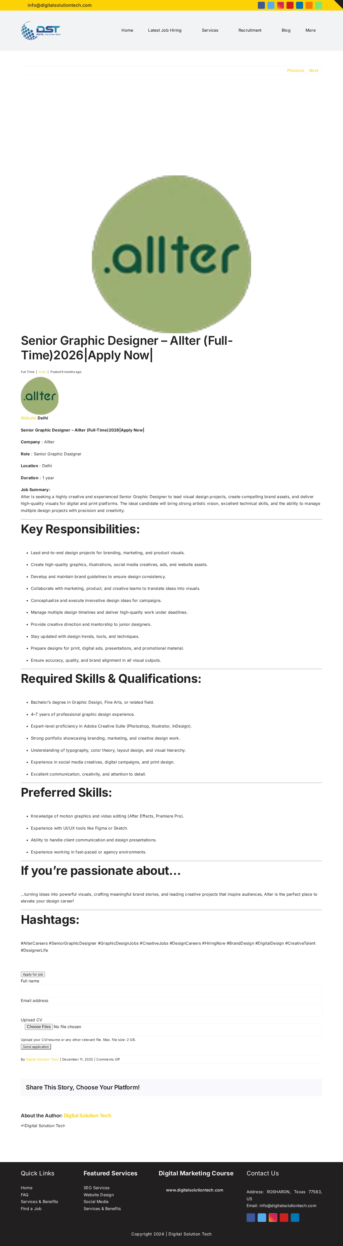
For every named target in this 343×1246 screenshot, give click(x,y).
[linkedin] (299, 5)
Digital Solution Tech (42, 1059)
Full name (30, 980)
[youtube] (290, 5)
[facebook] (261, 5)
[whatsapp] (318, 5)
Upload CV (31, 1019)
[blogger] (309, 5)
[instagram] (280, 5)
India (42, 372)
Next (313, 70)
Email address (34, 1000)
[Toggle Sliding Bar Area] (338, 4)
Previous (295, 70)
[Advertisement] (171, 125)
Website (28, 417)
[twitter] (270, 5)
